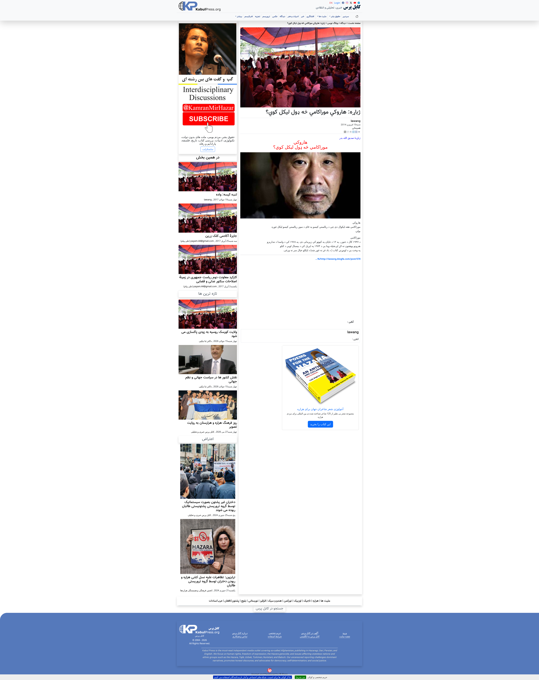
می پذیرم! (300, 677)
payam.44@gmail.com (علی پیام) (197, 240)
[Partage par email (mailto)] (359, 132)
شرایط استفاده (275, 636)
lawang (355, 121)
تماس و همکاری (239, 636)
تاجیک (307, 601)
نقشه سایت (344, 636)
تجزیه (257, 16)
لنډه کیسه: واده (226, 194)
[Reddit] (348, 132)
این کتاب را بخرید (320, 424)
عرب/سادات (215, 601)
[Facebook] (356, 132)
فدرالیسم (249, 16)
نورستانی (253, 601)
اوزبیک (297, 601)
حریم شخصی (275, 633)
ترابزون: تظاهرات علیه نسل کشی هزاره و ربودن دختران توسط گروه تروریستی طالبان (208, 581)
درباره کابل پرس (240, 633)
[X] (345, 132)
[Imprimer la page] (351, 132)
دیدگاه (282, 16)
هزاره (316, 601)
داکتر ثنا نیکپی (205, 341)
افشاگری (310, 16)
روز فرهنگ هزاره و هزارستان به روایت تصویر (212, 425)
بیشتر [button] (239, 16)
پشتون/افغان (231, 601)
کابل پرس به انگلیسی (310, 636)
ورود (344, 633)
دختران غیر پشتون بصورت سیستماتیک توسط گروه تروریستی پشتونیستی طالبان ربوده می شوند (208, 506)
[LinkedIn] (353, 132)
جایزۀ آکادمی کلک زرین (221, 236)
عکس (274, 16)
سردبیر (346, 16)
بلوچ (243, 601)
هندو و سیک (275, 601)
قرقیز (263, 601)
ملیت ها (325, 601)
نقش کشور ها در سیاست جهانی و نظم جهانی (211, 379)
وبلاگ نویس (332, 23)
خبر (302, 16)
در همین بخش (207, 157)
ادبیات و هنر (293, 16)
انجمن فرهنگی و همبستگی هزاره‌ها (196, 590)
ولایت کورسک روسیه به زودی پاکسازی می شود (209, 334)
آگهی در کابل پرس (309, 633)
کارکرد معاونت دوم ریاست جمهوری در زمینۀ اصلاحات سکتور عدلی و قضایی (208, 279)
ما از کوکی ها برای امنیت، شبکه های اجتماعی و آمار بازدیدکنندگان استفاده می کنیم (252, 677)
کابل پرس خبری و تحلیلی (202, 431)
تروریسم (266, 16)
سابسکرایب (207, 149)
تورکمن (288, 601)
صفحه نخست (354, 23)
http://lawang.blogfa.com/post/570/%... (337, 258)
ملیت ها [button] (322, 16)
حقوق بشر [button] (335, 16)
